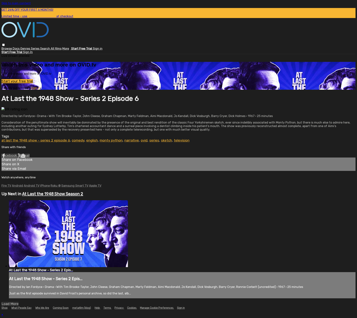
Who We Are (42, 307)
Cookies (132, 307)
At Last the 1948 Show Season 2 (52, 194)
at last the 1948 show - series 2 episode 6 (35, 140)
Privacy (119, 307)
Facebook (9, 155)
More (65, 48)
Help (97, 307)
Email (25, 155)
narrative (131, 140)
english (92, 140)
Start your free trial (17, 81)
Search (45, 48)
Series (35, 48)
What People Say (21, 307)
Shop (4, 307)
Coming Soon (61, 307)
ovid (144, 140)
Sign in (97, 48)
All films (56, 48)
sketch (166, 140)
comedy (78, 140)
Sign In (28, 52)
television (181, 140)
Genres (25, 48)
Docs (16, 48)
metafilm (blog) (81, 307)
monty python (111, 140)
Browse (7, 48)
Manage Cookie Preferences (157, 307)
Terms (107, 307)
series (154, 140)
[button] (3, 45)
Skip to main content (16, 3)
